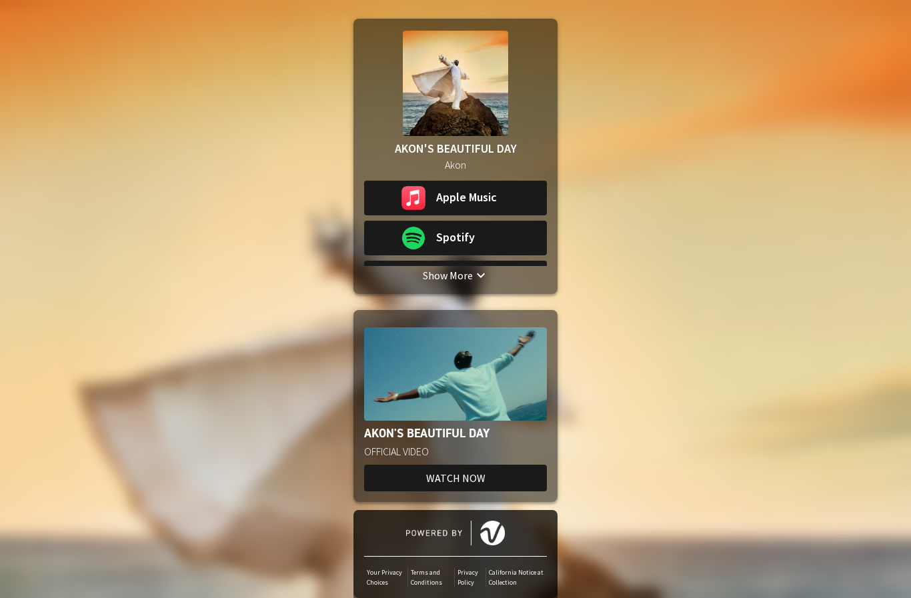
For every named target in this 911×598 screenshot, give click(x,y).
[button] (455, 198)
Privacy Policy (468, 577)
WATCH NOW (456, 478)
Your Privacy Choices (384, 577)
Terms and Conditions (426, 577)
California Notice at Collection (516, 577)
